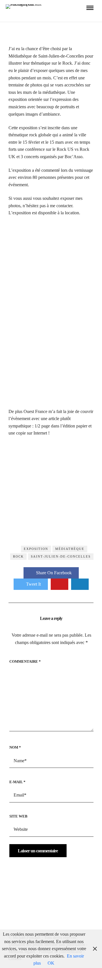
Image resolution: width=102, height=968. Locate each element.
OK (51, 963)
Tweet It (33, 584)
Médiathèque (69, 548)
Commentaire (25, 661)
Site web (18, 816)
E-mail (17, 782)
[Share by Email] (80, 584)
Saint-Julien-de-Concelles (61, 556)
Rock (18, 556)
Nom (15, 747)
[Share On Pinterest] (59, 584)
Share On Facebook (54, 572)
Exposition (36, 548)
